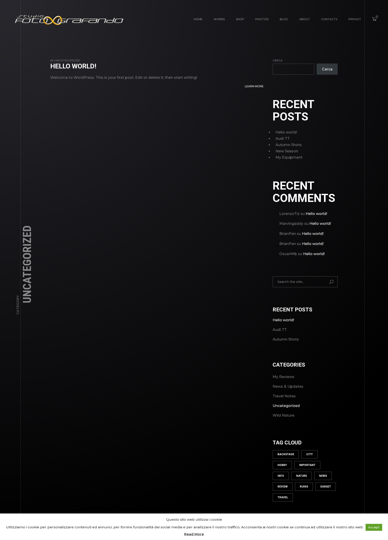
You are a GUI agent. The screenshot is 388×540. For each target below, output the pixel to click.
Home (198, 19)
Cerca (277, 60)
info (281, 476)
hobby (282, 465)
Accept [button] (373, 527)
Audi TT (283, 138)
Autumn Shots (289, 145)
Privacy (354, 19)
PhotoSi (262, 19)
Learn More (254, 86)
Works (219, 19)
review (283, 486)
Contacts (329, 19)
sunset (325, 486)
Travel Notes (284, 396)
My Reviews (283, 377)
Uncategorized (67, 60)
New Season (287, 151)
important (307, 465)
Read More (194, 534)
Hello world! (73, 66)
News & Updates (288, 387)
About (304, 19)
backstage (286, 454)
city (309, 454)
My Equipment (289, 157)
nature (301, 476)
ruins (304, 486)
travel (283, 497)
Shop (240, 19)
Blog (284, 19)
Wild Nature (283, 415)
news (323, 476)
